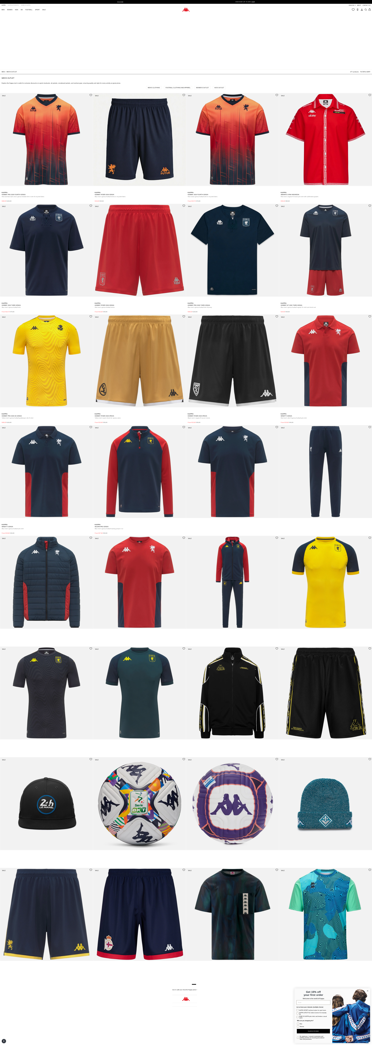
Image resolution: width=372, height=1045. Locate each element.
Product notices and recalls (156, 1035)
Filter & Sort (365, 72)
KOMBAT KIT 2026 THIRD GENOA (298, 305)
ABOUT (359, 5)
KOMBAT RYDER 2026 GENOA (110, 194)
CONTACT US (366, 5)
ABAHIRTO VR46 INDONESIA (299, 194)
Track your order (6, 1018)
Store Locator (79, 1026)
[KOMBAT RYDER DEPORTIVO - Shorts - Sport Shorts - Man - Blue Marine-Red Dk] (96, 965)
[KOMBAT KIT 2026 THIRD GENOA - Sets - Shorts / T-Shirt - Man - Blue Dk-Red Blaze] (282, 301)
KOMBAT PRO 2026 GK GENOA (17, 416)
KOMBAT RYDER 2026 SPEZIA (108, 416)
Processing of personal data (157, 1026)
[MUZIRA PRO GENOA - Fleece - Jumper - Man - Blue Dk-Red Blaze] (96, 522)
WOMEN (9, 9)
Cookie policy (153, 1023)
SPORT (37, 9)
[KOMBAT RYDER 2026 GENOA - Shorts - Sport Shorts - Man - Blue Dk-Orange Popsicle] (96, 190)
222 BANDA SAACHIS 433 (202, 748)
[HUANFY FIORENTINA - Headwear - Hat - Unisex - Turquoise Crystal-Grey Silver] (282, 854)
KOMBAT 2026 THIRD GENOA (11, 305)
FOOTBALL (28, 9)
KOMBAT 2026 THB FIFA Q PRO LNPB (111, 858)
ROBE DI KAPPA (26, 5)
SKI (22, 9)
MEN (3, 9)
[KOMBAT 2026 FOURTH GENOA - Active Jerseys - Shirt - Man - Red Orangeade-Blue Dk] (189, 190)
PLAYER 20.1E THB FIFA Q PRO (207, 858)
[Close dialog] (367, 991)
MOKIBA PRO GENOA (293, 637)
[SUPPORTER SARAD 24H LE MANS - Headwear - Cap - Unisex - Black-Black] (3, 854)
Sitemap (4, 1032)
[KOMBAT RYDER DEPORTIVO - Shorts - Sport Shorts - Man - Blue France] (99, 965)
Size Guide (5, 1026)
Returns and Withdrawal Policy (10, 1021)
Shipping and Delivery (8, 1023)
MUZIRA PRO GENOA (110, 526)
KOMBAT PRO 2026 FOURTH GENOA (23, 194)
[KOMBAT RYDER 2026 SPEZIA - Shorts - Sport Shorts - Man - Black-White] (102, 412)
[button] (4, 1041)
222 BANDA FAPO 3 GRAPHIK (205, 969)
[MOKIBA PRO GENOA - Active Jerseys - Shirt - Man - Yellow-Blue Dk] (282, 633)
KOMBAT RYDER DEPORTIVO (111, 969)
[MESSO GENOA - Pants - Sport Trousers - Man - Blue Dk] (282, 522)
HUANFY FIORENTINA (294, 858)
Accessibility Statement (155, 1032)
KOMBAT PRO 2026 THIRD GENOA (200, 305)
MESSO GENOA (293, 526)
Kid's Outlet (219, 87)
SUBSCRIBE (313, 1031)
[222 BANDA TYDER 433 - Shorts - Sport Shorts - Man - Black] (282, 744)
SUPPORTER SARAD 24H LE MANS (20, 858)
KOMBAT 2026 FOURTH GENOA (202, 194)
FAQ (3, 1029)
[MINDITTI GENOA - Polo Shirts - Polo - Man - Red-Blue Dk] (282, 412)
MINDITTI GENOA (294, 416)
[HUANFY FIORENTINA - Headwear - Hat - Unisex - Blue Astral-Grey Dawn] (285, 854)
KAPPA (4, 5)
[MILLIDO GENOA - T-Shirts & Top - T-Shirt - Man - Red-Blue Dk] (192, 522)
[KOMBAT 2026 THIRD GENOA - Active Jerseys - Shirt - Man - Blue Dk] (3, 301)
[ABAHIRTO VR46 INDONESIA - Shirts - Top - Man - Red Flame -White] (282, 190)
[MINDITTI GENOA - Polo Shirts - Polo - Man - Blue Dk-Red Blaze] (285, 412)
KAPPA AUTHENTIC (13, 5)
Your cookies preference (156, 1018)
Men (3, 72)
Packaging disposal (80, 1023)
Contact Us (78, 1021)
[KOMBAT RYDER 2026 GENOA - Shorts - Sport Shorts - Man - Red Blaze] (96, 301)
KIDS (16, 9)
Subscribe (269, 1022)
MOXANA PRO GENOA (200, 637)
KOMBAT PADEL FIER (297, 969)
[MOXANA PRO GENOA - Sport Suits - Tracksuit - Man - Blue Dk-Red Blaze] (189, 633)
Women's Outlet (202, 87)
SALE (44, 9)
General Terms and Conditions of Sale (159, 1029)
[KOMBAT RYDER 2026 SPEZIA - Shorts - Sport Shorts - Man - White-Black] (99, 412)
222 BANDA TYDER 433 (296, 748)
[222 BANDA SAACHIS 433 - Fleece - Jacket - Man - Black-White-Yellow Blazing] (189, 744)
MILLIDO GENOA (200, 526)
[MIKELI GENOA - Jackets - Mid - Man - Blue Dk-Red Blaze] (3, 633)
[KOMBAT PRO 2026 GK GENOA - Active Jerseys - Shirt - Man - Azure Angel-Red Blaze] (6, 744)
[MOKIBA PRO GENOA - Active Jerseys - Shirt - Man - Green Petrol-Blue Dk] (285, 633)
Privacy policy (153, 1021)
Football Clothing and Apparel (178, 87)
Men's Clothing (154, 87)
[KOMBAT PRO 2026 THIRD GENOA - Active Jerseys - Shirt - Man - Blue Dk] (189, 301)
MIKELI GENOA (16, 637)
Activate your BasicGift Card (83, 1018)
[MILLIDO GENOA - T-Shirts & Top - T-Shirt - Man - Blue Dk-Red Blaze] (189, 522)
